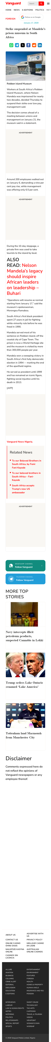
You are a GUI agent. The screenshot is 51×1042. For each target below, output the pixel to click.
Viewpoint (31, 1020)
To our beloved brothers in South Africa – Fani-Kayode (26, 476)
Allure (9, 969)
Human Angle (33, 988)
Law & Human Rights (15, 1008)
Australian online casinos (35, 950)
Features (31, 975)
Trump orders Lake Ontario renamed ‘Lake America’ (24, 684)
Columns (10, 978)
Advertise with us (35, 934)
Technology (32, 1005)
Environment (32, 972)
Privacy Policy (34, 940)
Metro (8, 1011)
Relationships (12, 1020)
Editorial (10, 985)
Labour (9, 1005)
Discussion (10, 988)
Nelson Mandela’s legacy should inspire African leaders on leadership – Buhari (25, 279)
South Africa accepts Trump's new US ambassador (23, 489)
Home (8, 10)
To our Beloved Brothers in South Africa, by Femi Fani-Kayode (26, 464)
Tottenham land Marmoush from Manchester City (23, 735)
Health (30, 982)
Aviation (9, 972)
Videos (30, 1017)
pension (30, 994)
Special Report (12, 1023)
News (17, 10)
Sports (9, 1026)
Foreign (10, 18)
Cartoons (31, 1011)
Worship (30, 1026)
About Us (11, 935)
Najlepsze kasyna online (15, 950)
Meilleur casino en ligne (35, 944)
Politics (39, 10)
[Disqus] (25, 823)
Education (10, 991)
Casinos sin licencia (12, 956)
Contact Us (12, 940)
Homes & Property (35, 985)
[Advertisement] (25, 152)
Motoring (10, 1014)
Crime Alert (11, 982)
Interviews (10, 1002)
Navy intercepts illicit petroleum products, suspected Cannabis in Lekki (24, 636)
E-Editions (27, 10)
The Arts (30, 1008)
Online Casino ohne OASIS (13, 944)
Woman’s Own (33, 1023)
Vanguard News (13, 3)
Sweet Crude (32, 1002)
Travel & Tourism (34, 1014)
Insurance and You (35, 991)
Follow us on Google (33, 17)
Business (9, 975)
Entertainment (33, 969)
